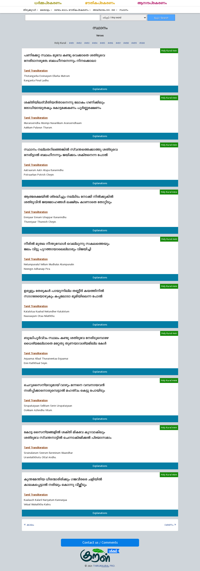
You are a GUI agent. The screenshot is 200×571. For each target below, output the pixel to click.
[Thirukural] (100, 561)
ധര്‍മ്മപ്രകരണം (48, 3)
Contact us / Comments (100, 543)
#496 (110, 43)
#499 (134, 43)
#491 (71, 43)
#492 (79, 43)
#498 (126, 43)
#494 (94, 43)
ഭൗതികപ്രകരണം (100, 3)
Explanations (100, 89)
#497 (118, 43)
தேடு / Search (161, 18)
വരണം (168, 525)
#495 (102, 43)
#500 (142, 43)
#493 (86, 43)
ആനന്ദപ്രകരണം (152, 3)
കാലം (30, 525)
